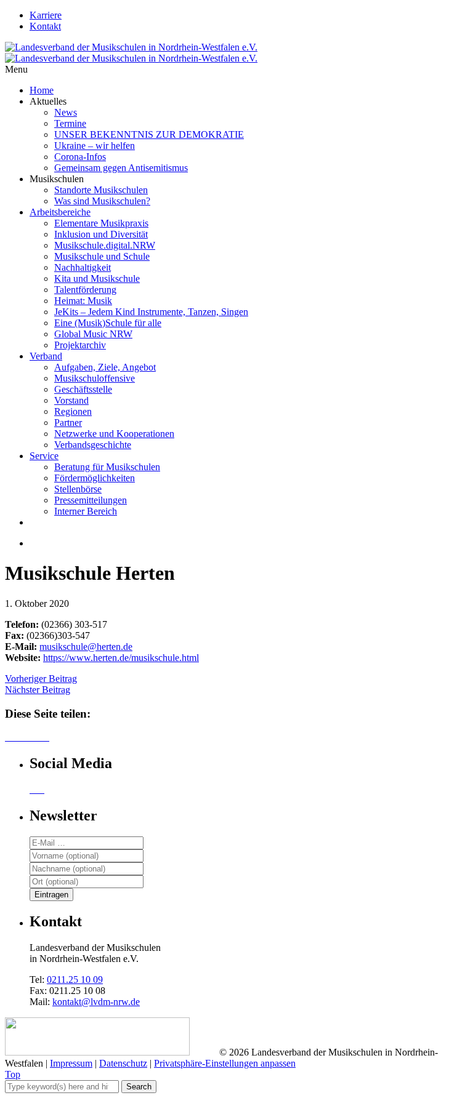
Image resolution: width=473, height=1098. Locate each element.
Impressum (71, 1063)
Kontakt (45, 26)
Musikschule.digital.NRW (104, 245)
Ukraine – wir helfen (94, 145)
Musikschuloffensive (94, 378)
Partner (68, 422)
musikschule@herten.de (85, 646)
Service (44, 456)
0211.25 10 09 (75, 979)
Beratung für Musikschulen (107, 467)
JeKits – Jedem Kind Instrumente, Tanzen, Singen (151, 312)
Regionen (73, 411)
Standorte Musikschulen (101, 190)
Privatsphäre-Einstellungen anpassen (225, 1063)
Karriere (46, 15)
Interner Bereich (85, 511)
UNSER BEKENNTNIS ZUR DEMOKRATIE (149, 134)
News (65, 112)
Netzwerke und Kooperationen (114, 433)
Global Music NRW (93, 334)
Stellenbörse (78, 489)
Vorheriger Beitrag (41, 678)
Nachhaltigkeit (82, 267)
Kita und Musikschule (97, 278)
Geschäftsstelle (83, 389)
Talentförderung (85, 289)
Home (42, 90)
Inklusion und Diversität (101, 234)
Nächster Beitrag (37, 689)
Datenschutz (123, 1063)
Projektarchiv (80, 345)
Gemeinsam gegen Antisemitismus (121, 167)
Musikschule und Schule (102, 256)
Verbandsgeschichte (92, 444)
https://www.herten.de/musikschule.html (121, 657)
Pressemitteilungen (90, 500)
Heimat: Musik (83, 300)
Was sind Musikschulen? (102, 201)
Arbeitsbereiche (60, 212)
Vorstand (71, 400)
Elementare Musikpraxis (101, 223)
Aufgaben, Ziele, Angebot (105, 367)
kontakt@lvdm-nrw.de (96, 1001)
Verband (46, 356)
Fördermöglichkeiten (94, 478)
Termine (70, 123)
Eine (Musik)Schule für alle (107, 323)
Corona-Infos (80, 156)
